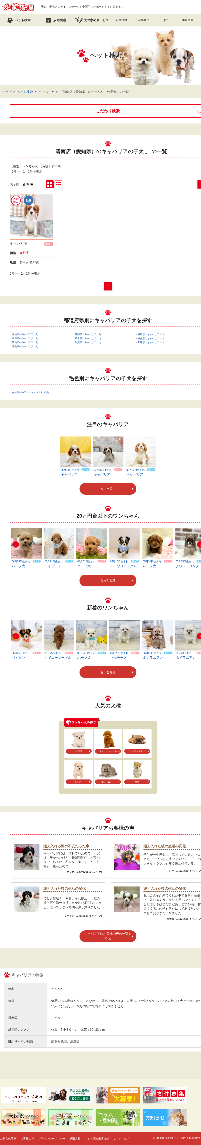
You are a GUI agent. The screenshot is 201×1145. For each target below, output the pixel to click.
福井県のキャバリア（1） (151, 338)
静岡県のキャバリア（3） (88, 334)
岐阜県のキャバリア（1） (88, 338)
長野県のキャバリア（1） (25, 338)
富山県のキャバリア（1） (25, 342)
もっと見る (108, 489)
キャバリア (46, 91)
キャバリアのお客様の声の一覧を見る (108, 936)
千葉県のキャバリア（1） (25, 346)
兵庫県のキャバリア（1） (151, 342)
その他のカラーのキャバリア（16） (31, 392)
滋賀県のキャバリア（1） (88, 342)
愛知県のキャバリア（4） (25, 334)
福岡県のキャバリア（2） (151, 334)
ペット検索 (25, 91)
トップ (6, 91)
